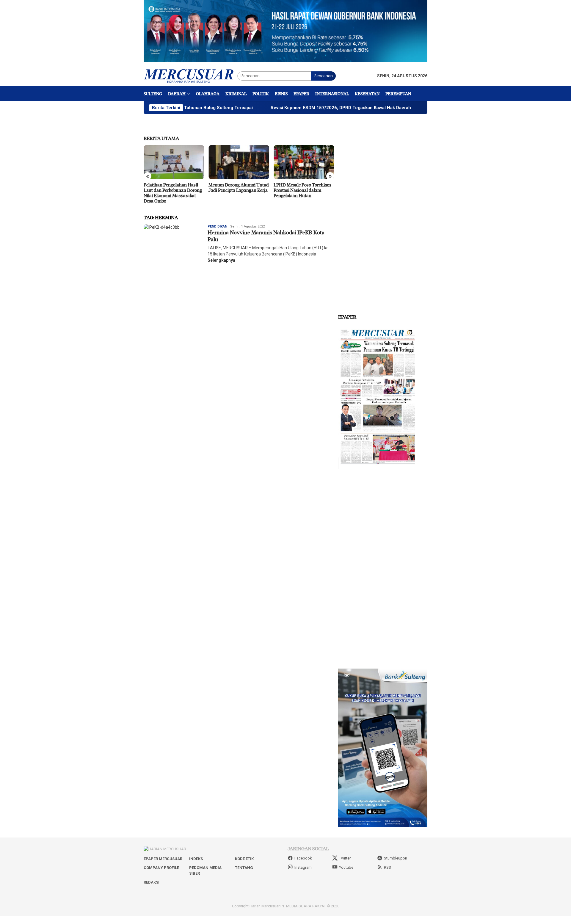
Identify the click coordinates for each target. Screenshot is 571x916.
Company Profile (161, 867)
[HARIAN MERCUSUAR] (190, 75)
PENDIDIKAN (217, 226)
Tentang (244, 867)
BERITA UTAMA (161, 138)
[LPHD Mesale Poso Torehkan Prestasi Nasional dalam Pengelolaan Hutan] (238, 162)
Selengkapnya (221, 260)
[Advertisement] (382, 214)
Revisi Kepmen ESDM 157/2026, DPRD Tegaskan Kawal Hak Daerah (307, 107)
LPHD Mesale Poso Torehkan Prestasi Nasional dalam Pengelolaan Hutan (237, 190)
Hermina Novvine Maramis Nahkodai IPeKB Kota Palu (266, 236)
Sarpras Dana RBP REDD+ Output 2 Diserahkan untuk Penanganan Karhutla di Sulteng (301, 192)
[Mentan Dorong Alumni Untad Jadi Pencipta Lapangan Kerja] (174, 162)
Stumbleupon (395, 858)
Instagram (303, 867)
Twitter (345, 858)
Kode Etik (244, 859)
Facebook (303, 858)
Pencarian (323, 75)
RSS (387, 867)
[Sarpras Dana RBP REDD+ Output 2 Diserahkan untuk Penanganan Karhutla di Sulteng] (304, 162)
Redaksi (151, 882)
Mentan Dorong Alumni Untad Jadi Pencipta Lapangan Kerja (174, 187)
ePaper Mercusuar (163, 859)
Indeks (196, 859)
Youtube (346, 867)
